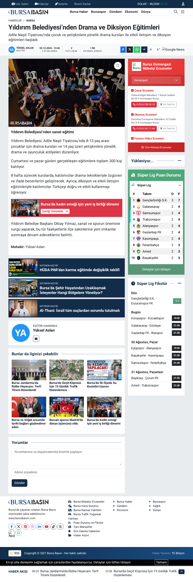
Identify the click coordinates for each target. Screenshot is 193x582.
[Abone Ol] (173, 49)
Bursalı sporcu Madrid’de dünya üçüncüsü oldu (66, 421)
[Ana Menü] (183, 11)
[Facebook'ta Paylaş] (123, 49)
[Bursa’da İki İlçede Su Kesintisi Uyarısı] (104, 369)
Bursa (30, 20)
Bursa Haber (79, 12)
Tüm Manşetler (83, 527)
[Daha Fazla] (144, 49)
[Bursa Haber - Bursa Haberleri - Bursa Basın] (28, 11)
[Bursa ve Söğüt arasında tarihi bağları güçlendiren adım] (29, 407)
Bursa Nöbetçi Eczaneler (89, 501)
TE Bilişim (178, 553)
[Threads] (60, 526)
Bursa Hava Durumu (86, 506)
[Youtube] (46, 526)
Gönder (19, 483)
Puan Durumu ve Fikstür (88, 522)
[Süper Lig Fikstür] (179, 283)
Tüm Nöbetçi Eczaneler (158, 147)
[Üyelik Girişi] (181, 4)
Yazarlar (63, 4)
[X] (18, 526)
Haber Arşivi (81, 535)
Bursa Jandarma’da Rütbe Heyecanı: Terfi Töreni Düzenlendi (26, 386)
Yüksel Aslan (44, 330)
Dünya (145, 12)
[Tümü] (179, 161)
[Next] (11, 533)
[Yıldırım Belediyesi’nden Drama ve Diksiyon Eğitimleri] (66, 93)
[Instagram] (32, 526)
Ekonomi (131, 12)
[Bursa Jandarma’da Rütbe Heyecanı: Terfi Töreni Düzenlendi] (29, 369)
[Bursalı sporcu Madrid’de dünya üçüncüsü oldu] (66, 407)
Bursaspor (98, 12)
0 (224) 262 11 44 (145, 128)
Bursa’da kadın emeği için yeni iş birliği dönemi (103, 421)
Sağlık (157, 506)
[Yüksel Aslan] (21, 332)
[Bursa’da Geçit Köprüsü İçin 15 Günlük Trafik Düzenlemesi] (66, 369)
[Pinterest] (25, 526)
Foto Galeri (21, 4)
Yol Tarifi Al (169, 104)
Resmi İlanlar (82, 4)
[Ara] (175, 11)
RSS (16, 553)
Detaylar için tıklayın (156, 269)
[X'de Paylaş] (129, 49)
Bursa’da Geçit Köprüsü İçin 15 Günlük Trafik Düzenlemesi (65, 386)
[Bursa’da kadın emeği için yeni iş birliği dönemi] (104, 407)
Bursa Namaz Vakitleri (88, 510)
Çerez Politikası (143, 562)
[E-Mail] (36, 339)
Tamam (161, 562)
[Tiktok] (53, 526)
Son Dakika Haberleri (87, 531)
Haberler (15, 20)
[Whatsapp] (18, 533)
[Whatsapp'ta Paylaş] (137, 49)
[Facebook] (11, 526)
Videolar (43, 4)
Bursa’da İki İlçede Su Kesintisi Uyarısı (101, 384)
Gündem (115, 12)
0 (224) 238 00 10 (145, 104)
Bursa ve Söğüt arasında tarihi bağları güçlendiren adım (29, 423)
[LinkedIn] (39, 526)
